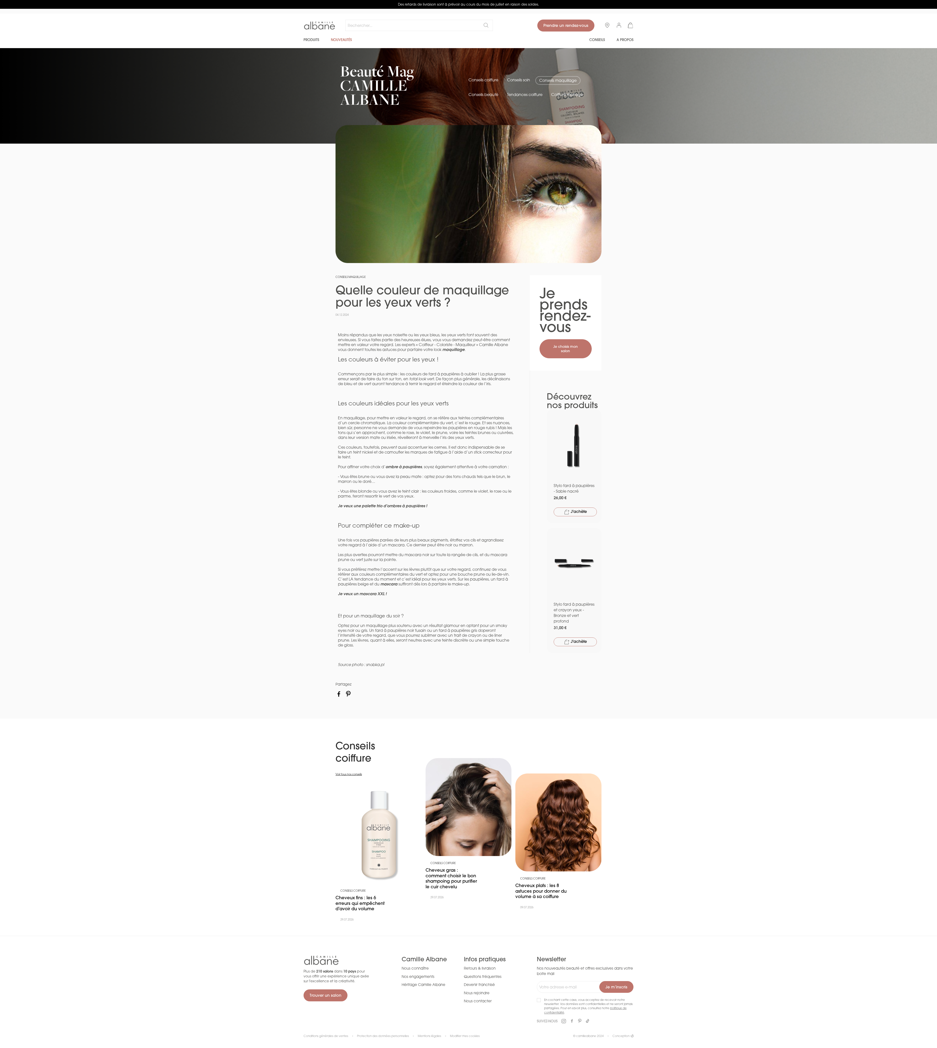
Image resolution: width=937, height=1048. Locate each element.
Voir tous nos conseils (349, 774)
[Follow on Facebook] (572, 1021)
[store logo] (320, 25)
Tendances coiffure (524, 94)
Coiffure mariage (567, 94)
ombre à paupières (404, 466)
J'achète (578, 511)
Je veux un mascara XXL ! (362, 593)
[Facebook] (339, 694)
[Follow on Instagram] (563, 1021)
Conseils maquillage (558, 80)
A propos (625, 40)
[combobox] (419, 25)
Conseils (597, 40)
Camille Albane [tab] (424, 959)
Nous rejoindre (476, 993)
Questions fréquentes (482, 976)
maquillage (453, 349)
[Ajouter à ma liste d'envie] (595, 416)
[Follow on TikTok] (587, 1021)
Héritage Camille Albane (423, 984)
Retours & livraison (480, 968)
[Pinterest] (348, 694)
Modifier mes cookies (465, 1036)
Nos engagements (418, 976)
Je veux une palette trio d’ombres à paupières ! (382, 505)
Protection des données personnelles (383, 1036)
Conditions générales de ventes (326, 1036)
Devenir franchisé (479, 984)
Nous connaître (415, 968)
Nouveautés (341, 40)
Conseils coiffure (483, 79)
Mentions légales (429, 1036)
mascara (388, 583)
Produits (311, 40)
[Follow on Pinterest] (579, 1021)
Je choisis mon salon (565, 348)
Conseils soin (518, 79)
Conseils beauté (483, 94)
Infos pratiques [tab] (485, 959)
